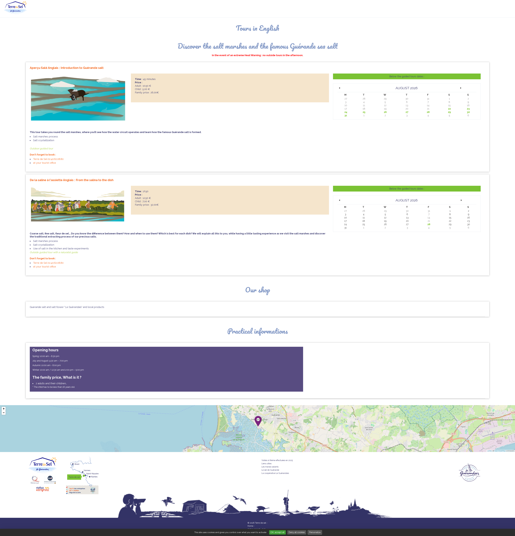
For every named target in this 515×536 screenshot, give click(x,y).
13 (407, 105)
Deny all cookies (297, 532)
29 (385, 98)
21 (428, 108)
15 (449, 105)
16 (468, 105)
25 (364, 112)
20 (407, 108)
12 (385, 105)
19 (385, 108)
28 (364, 98)
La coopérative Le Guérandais (275, 473)
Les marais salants (270, 467)
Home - (251, 526)
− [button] (4, 412)
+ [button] (4, 408)
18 (364, 108)
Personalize (315, 532)
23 (468, 108)
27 (346, 98)
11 (364, 105)
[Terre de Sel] (17, 12)
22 (449, 108)
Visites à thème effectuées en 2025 (277, 460)
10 (346, 105)
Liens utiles (266, 463)
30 (406, 98)
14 (428, 105)
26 (385, 112)
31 (428, 98)
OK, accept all (277, 532)
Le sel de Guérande (270, 470)
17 (346, 108)
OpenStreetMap (499, 451)
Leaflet (489, 451)
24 (345, 112)
